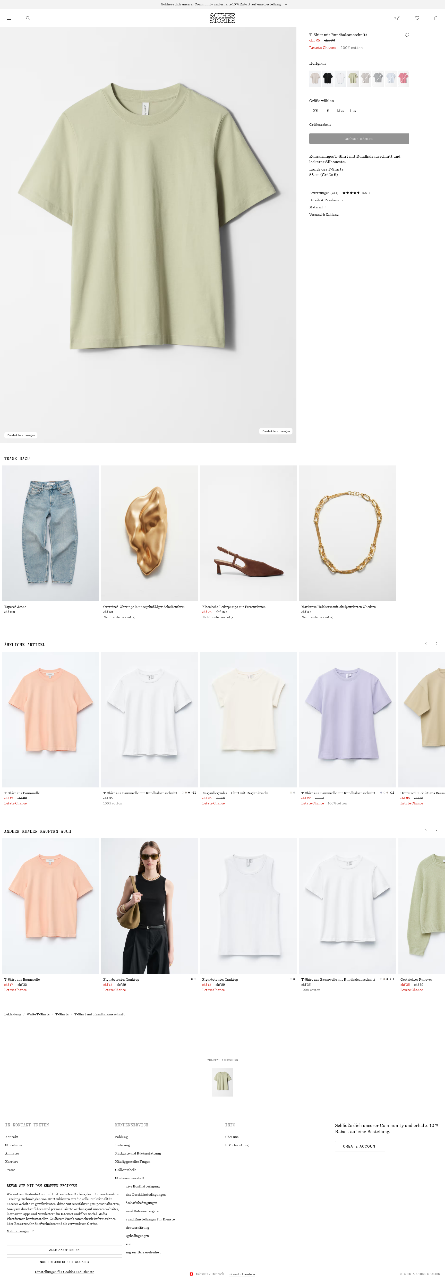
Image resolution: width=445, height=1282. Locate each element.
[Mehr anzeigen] (222, 4)
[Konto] (398, 18)
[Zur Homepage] (222, 18)
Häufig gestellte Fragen (132, 1161)
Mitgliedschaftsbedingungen (136, 1202)
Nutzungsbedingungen (132, 1235)
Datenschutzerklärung (132, 1227)
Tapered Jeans (15, 606)
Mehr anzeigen (18, 1231)
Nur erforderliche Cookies (64, 1261)
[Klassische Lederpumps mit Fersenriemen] (248, 533)
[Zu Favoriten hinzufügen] (407, 35)
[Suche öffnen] (28, 18)
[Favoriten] (417, 18)
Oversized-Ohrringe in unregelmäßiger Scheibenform (144, 606)
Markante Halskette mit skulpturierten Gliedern (338, 606)
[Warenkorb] (435, 18)
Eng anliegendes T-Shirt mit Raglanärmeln (235, 793)
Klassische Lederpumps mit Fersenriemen (234, 606)
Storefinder (14, 1145)
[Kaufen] (9, 18)
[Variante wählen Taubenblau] (391, 79)
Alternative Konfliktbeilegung (137, 1186)
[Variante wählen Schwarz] (327, 79)
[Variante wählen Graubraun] (365, 79)
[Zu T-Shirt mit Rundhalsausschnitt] (222, 1082)
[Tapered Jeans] (50, 533)
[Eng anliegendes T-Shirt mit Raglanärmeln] (248, 719)
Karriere (11, 1161)
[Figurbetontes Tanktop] (149, 906)
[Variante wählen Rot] (403, 79)
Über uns (231, 1137)
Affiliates (12, 1153)
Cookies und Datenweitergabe (137, 1211)
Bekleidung (12, 1014)
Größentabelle (320, 124)
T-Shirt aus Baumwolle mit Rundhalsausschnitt (140, 793)
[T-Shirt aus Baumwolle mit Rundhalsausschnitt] (149, 719)
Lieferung (122, 1145)
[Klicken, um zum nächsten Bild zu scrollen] (437, 643)
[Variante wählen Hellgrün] (353, 79)
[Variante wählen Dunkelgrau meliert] (378, 79)
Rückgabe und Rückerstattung (138, 1153)
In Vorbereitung (236, 1145)
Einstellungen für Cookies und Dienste (64, 1271)
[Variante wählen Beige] (315, 79)
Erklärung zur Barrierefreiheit (138, 1252)
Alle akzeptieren (64, 1249)
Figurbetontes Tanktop (121, 979)
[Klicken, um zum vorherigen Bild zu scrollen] (426, 643)
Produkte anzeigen (20, 435)
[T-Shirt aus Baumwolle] (50, 719)
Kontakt (11, 1137)
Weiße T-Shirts (38, 1014)
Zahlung (121, 1137)
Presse (10, 1169)
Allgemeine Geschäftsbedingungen (140, 1194)
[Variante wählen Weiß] (340, 79)
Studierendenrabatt (130, 1178)
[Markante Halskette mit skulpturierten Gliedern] (347, 533)
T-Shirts (62, 1014)
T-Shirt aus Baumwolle (22, 793)
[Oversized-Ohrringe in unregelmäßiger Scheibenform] (149, 533)
